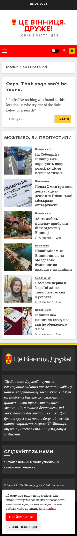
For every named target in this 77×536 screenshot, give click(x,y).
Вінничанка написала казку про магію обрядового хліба (52, 322)
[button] (4, 51)
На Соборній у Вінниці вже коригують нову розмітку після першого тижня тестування (49, 166)
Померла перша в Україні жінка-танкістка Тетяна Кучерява (50, 290)
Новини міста (43, 149)
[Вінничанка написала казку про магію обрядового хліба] (18, 321)
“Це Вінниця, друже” (32, 485)
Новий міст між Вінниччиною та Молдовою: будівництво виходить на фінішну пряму (53, 262)
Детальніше (47, 508)
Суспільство (43, 277)
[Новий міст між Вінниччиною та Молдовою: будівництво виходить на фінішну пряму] (18, 257)
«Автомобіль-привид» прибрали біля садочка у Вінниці (51, 225)
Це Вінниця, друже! (42, 26)
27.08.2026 (45, 238)
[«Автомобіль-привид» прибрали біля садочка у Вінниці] (18, 225)
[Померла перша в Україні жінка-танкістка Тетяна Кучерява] (18, 289)
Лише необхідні (23, 527)
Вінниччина (42, 181)
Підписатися (72, 51)
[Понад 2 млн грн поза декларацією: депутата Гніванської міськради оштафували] (18, 193)
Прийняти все (21, 517)
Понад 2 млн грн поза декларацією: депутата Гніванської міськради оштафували (54, 195)
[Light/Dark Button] (55, 51)
